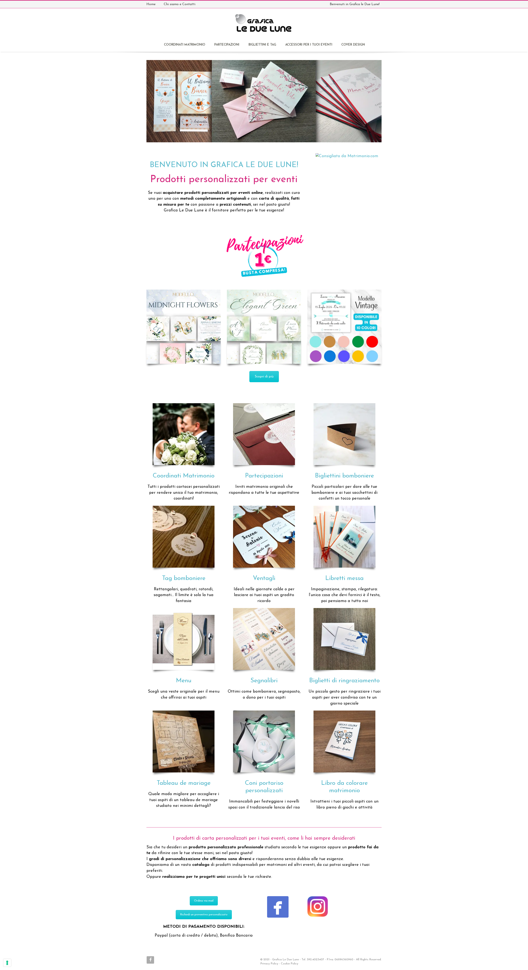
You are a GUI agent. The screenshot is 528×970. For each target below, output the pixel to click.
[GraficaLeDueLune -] (263, 25)
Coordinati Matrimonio (183, 476)
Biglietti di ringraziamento (344, 681)
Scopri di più (264, 376)
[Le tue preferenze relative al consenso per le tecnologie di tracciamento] (7, 963)
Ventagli (264, 578)
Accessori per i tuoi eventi (308, 44)
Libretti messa (344, 578)
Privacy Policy (269, 963)
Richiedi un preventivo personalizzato (203, 914)
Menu (183, 681)
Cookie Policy (289, 963)
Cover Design (353, 44)
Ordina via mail (203, 900)
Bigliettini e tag (262, 44)
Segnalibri (264, 681)
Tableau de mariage (184, 783)
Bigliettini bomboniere (344, 476)
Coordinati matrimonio (184, 44)
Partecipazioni (226, 44)
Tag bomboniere (183, 578)
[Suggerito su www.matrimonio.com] (347, 156)
